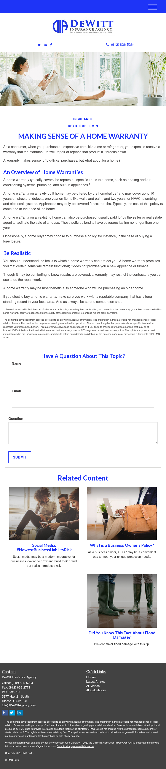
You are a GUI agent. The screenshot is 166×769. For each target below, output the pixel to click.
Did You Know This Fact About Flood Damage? (122, 635)
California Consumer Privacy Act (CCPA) (114, 742)
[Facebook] (51, 45)
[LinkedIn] (45, 45)
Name (16, 363)
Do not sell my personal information (75, 746)
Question (15, 418)
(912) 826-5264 (123, 44)
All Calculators (96, 690)
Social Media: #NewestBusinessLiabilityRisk (44, 547)
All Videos (93, 686)
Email (16, 391)
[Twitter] (39, 45)
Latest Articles (95, 681)
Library (91, 677)
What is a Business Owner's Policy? (122, 545)
